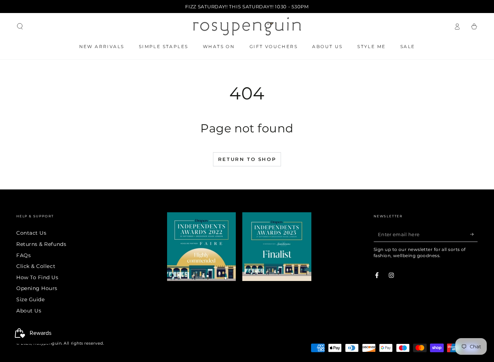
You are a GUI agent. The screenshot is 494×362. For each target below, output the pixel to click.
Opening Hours (37, 288)
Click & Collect (35, 266)
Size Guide (30, 299)
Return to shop (247, 159)
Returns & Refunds (41, 244)
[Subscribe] (474, 234)
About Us (28, 310)
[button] (20, 26)
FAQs (23, 255)
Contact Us (31, 233)
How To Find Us (37, 277)
